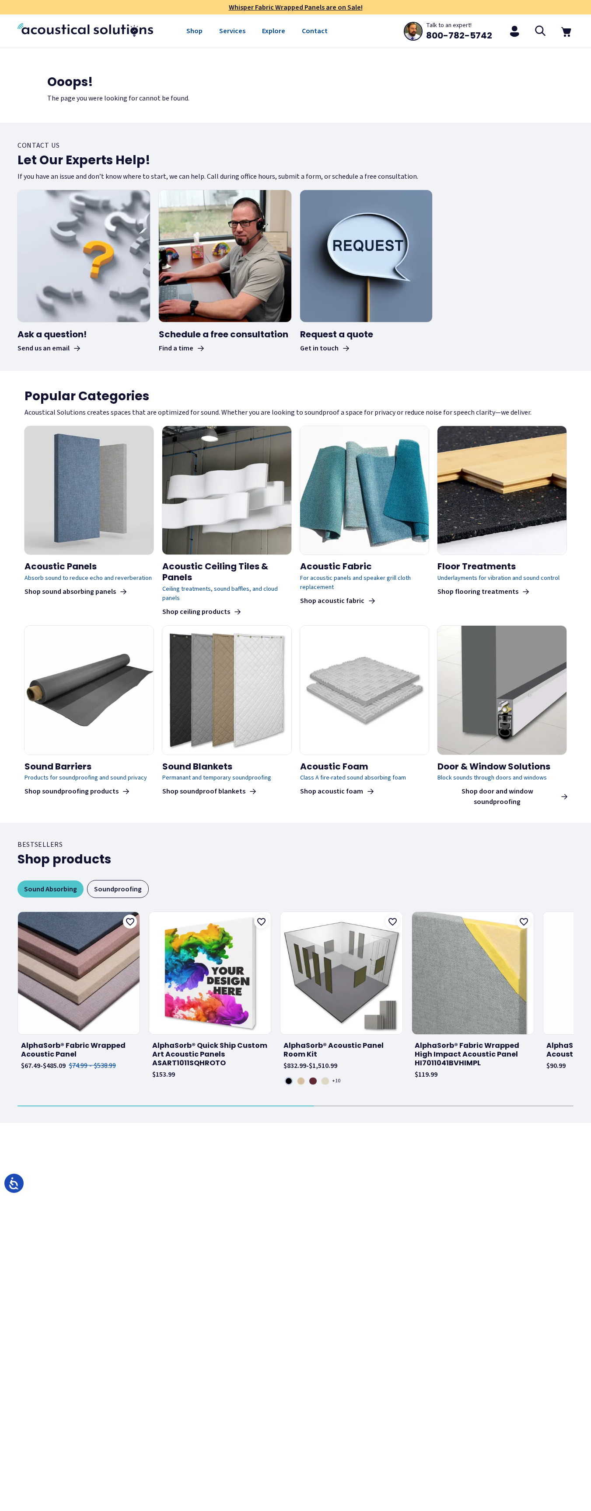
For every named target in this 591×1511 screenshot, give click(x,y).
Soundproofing (118, 889)
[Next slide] (571, 999)
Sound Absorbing (50, 889)
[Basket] (567, 31)
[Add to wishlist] (130, 922)
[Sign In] (514, 31)
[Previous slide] (19, 999)
